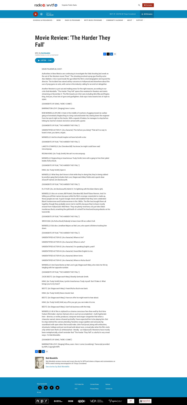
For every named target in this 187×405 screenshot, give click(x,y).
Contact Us (109, 389)
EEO (76, 389)
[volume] (41, 14)
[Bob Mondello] (39, 363)
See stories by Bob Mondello (57, 366)
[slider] (44, 14)
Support (139, 20)
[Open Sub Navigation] (54, 20)
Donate (149, 5)
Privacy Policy (94, 389)
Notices (108, 384)
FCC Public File (79, 384)
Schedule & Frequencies (42, 20)
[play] (35, 14)
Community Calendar (114, 20)
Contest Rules (94, 384)
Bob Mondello (45, 53)
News (59, 20)
